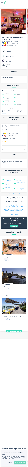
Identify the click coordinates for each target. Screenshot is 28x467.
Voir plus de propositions (14, 331)
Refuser (10, 462)
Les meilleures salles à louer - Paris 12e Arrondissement (9, 179)
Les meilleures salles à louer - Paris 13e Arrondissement (20, 179)
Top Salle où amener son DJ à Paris (9, 184)
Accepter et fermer (19, 462)
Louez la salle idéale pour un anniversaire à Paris (21, 183)
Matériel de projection (7, 94)
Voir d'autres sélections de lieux (14, 193)
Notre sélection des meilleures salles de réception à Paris (20, 188)
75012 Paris (4, 129)
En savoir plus (4, 459)
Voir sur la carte (5, 130)
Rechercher (14, 226)
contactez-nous (14, 214)
